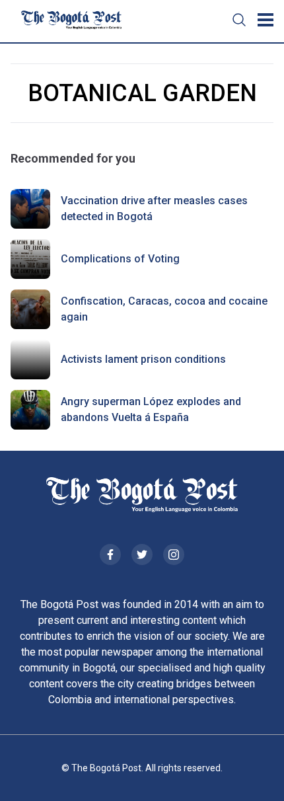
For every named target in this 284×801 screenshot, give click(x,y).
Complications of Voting (120, 258)
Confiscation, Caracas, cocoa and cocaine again (164, 309)
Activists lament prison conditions (143, 359)
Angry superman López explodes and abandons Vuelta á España (151, 409)
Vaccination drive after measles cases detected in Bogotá (154, 208)
